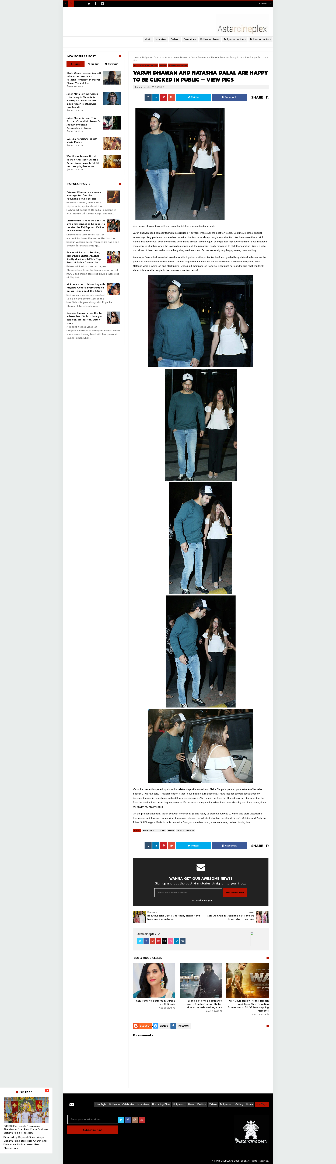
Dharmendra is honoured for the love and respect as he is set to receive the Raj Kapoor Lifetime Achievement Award (86, 225)
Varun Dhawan (185, 830)
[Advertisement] (168, 43)
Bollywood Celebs (154, 830)
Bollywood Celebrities (121, 1104)
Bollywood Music (210, 39)
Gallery (239, 1104)
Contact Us (265, 3)
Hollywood (179, 1104)
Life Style (101, 1104)
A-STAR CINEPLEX (221, 1160)
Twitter (194, 97)
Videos (213, 1104)
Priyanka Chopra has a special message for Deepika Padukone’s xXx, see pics (84, 195)
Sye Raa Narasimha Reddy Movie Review (81, 140)
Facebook (230, 97)
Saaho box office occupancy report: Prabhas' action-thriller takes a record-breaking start (204, 1004)
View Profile (146, 934)
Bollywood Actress (235, 39)
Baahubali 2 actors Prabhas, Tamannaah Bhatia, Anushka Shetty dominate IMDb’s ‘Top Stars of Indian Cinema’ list (83, 257)
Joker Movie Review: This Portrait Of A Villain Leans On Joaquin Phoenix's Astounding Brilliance (83, 123)
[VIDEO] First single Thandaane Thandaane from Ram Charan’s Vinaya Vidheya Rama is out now (26, 1129)
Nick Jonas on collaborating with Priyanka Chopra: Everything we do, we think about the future (85, 288)
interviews (143, 1104)
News (171, 830)
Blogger (145, 1025)
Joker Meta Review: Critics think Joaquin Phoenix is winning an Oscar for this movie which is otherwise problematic (82, 100)
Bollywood (226, 1104)
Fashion (201, 1104)
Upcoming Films (161, 1104)
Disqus (164, 1025)
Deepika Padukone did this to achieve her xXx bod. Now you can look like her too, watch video (84, 318)
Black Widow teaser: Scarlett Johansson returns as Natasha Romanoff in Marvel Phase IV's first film (83, 78)
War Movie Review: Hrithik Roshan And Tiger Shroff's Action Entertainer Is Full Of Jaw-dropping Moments (248, 1005)
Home (249, 1104)
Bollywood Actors (260, 39)
